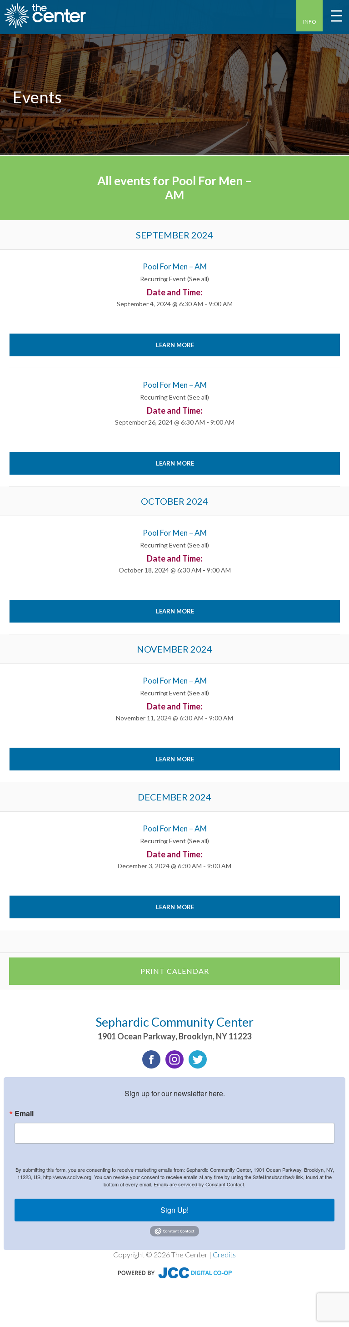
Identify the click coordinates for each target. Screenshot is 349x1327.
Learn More (175, 345)
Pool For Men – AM (175, 266)
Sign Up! (174, 1210)
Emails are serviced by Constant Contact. (199, 1184)
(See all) (198, 279)
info (309, 21)
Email (24, 1113)
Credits (224, 1254)
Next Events (313, 941)
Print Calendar (174, 971)
